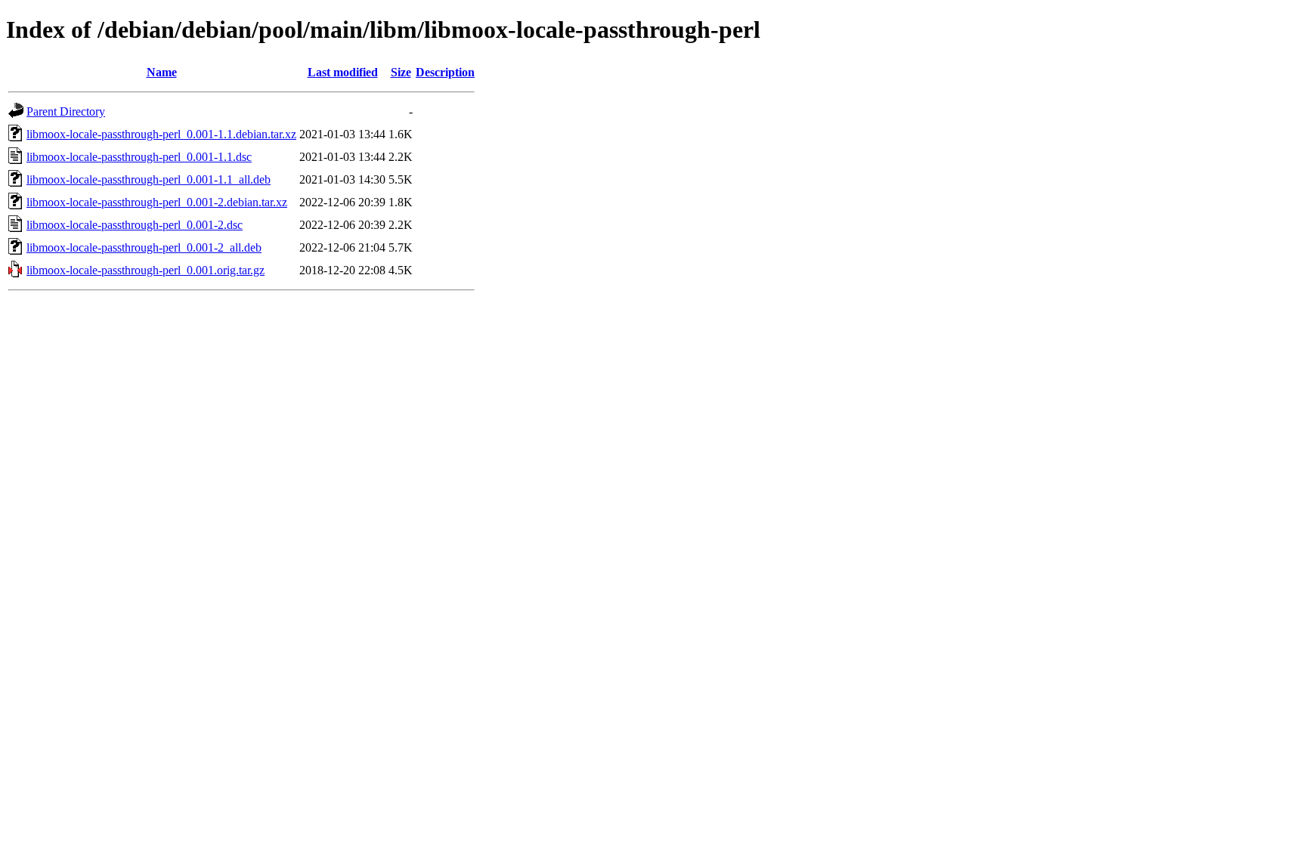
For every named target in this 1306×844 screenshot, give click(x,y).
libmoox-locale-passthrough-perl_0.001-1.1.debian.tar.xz (161, 134)
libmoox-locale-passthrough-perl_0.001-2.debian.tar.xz (156, 202)
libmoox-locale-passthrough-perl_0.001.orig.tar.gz (145, 270)
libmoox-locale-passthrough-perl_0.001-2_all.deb (144, 247)
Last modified (343, 72)
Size (401, 72)
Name (162, 72)
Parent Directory (65, 111)
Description (445, 72)
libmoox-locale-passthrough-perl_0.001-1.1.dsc (139, 156)
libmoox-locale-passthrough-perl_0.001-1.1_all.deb (148, 179)
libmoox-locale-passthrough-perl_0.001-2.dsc (134, 224)
